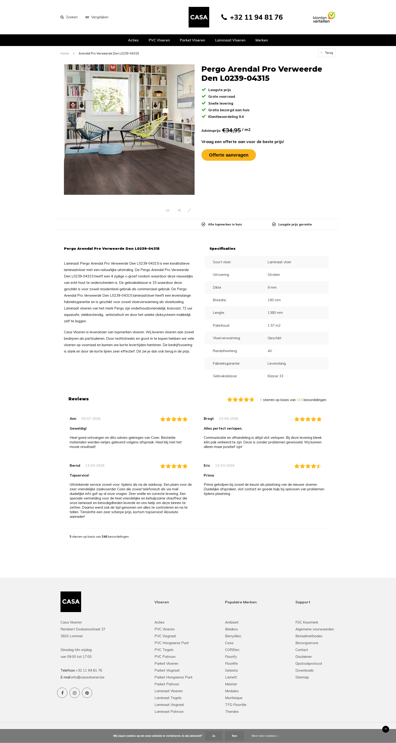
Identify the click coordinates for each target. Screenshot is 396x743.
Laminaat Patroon (169, 711)
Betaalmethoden (308, 636)
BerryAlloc (233, 636)
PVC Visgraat (165, 636)
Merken (262, 40)
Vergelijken (99, 17)
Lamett (231, 677)
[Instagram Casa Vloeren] (74, 693)
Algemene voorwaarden (314, 629)
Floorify (231, 656)
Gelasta (231, 670)
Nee (234, 736)
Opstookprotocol (308, 663)
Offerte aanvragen (228, 154)
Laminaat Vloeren (168, 691)
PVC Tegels (163, 650)
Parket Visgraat (167, 670)
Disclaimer (303, 656)
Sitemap (302, 677)
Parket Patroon (166, 684)
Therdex (232, 711)
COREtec (232, 650)
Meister (231, 684)
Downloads (304, 670)
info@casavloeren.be (87, 677)
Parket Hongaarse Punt (173, 677)
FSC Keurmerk (306, 622)
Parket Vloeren (166, 663)
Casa (229, 643)
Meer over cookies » (265, 736)
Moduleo (232, 691)
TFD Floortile (235, 704)
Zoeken (72, 17)
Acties (133, 40)
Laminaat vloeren (230, 40)
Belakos (231, 629)
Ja (213, 736)
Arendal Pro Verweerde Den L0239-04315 (109, 53)
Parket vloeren (192, 40)
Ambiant (232, 622)
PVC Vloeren (159, 40)
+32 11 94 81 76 (256, 17)
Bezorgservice (306, 643)
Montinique (233, 698)
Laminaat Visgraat (169, 704)
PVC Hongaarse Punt (171, 643)
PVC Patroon (165, 656)
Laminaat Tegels (168, 698)
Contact (301, 650)
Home (64, 53)
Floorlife (231, 663)
